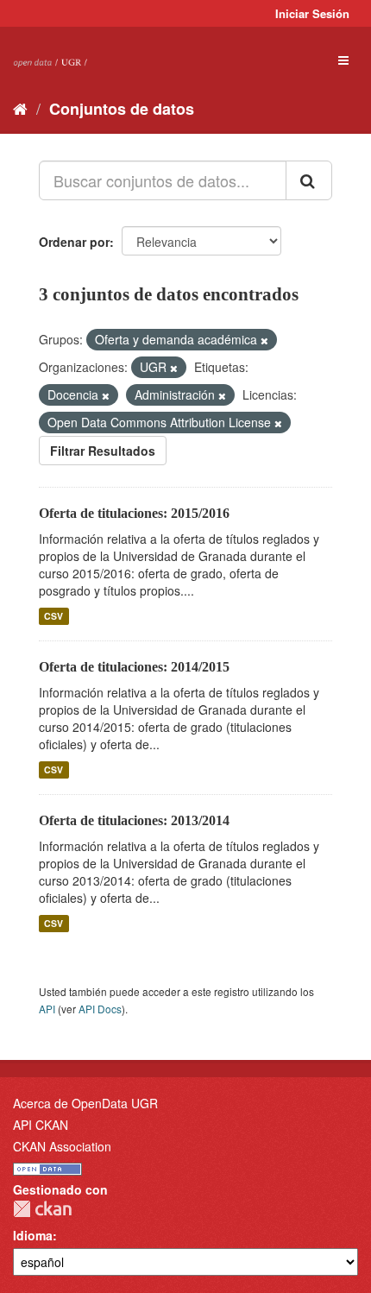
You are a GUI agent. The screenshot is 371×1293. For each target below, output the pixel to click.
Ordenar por (74, 241)
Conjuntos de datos (121, 109)
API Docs (100, 1008)
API (47, 1008)
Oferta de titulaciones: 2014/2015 (134, 666)
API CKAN (40, 1124)
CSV (53, 615)
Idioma (33, 1235)
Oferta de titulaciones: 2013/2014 (134, 820)
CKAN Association (62, 1146)
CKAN (42, 1209)
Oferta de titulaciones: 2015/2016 (134, 513)
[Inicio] (20, 108)
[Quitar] (264, 340)
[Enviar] (309, 180)
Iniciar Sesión (312, 13)
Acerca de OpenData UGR (85, 1103)
